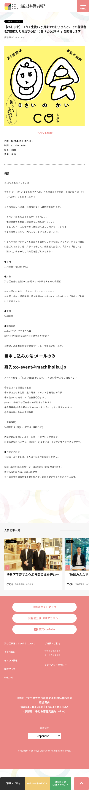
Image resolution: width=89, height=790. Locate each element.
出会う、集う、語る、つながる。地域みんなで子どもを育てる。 (34, 6)
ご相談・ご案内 (52, 643)
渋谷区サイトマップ (45, 607)
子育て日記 (9, 651)
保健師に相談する (52, 650)
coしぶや (8, 677)
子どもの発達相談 (52, 655)
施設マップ (9, 668)
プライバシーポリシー (55, 664)
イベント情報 (11, 660)
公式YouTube (47, 629)
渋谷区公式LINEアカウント (44, 618)
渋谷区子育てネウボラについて (19, 643)
